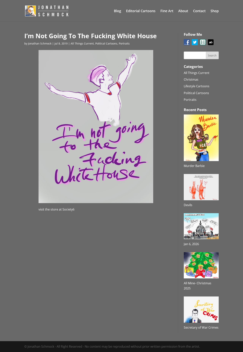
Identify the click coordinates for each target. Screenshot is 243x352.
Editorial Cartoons (140, 11)
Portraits (124, 43)
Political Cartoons (106, 43)
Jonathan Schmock (39, 43)
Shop (215, 11)
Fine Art (166, 11)
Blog (117, 11)
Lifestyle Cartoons (196, 86)
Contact (199, 11)
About (183, 11)
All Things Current (82, 43)
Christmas (191, 79)
